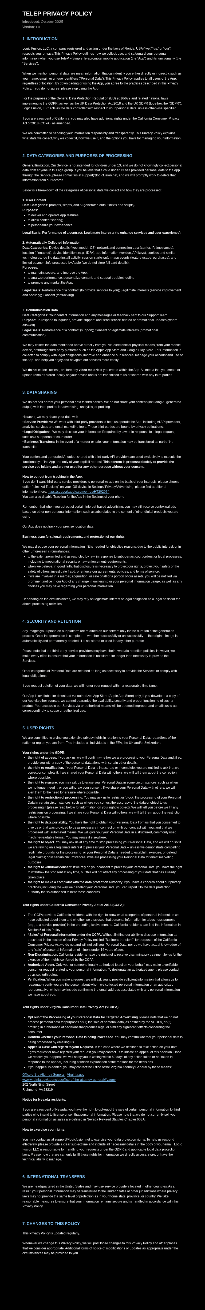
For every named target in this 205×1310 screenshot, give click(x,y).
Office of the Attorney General (43, 1075)
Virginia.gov (75, 1075)
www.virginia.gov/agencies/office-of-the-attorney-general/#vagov (69, 1080)
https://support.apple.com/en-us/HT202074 (78, 491)
